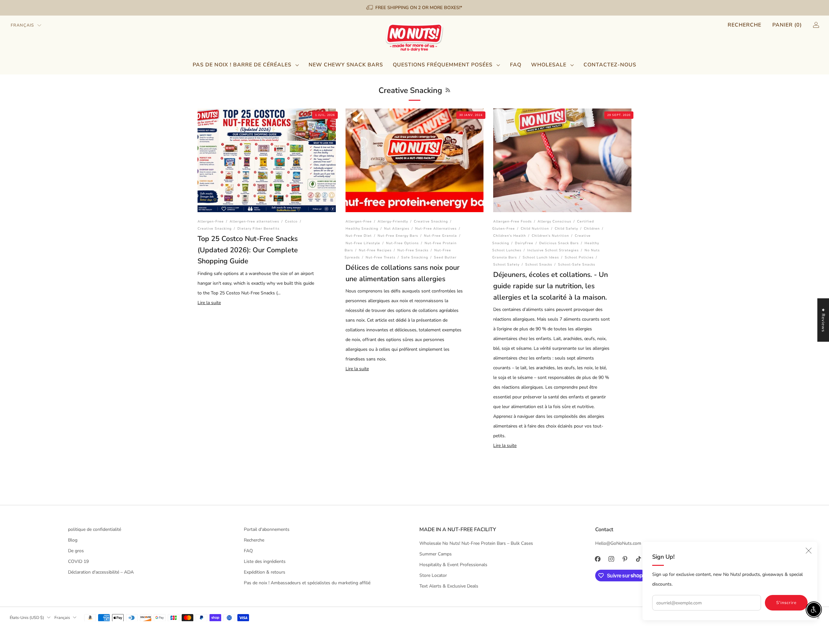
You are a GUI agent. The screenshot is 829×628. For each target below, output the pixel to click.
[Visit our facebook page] (598, 559)
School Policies (579, 257)
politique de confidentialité (94, 529)
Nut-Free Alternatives (436, 228)
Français (22, 25)
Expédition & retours (264, 572)
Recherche (744, 25)
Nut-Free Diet (359, 235)
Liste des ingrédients (265, 561)
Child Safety (566, 228)
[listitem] (415, 8)
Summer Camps (435, 554)
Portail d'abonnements (267, 529)
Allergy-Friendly (393, 221)
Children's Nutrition (550, 235)
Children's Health (509, 235)
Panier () (787, 25)
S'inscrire (786, 603)
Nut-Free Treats (380, 257)
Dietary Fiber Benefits (258, 228)
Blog (72, 540)
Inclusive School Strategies (553, 250)
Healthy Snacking (362, 228)
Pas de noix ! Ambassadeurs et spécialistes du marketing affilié (307, 583)
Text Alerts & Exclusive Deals (448, 586)
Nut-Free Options (402, 243)
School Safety (506, 264)
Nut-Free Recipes (375, 250)
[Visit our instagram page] (611, 559)
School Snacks (538, 264)
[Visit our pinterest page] (625, 559)
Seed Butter (445, 257)
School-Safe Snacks (576, 264)
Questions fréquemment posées (443, 64)
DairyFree (524, 243)
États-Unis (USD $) (27, 617)
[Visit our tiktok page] (638, 559)
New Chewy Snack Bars (346, 64)
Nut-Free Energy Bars (398, 235)
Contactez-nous (610, 64)
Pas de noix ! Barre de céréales (242, 64)
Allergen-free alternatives (254, 221)
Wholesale (548, 64)
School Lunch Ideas (541, 257)
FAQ (515, 64)
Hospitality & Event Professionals (453, 565)
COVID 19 (78, 561)
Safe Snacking (414, 257)
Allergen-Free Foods (512, 221)
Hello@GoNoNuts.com (618, 543)
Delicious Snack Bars (559, 243)
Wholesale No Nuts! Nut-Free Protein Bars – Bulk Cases (476, 543)
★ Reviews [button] (823, 320)
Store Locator (433, 575)
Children (592, 228)
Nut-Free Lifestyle (363, 243)
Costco (291, 221)
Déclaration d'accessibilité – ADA (101, 572)
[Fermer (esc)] (808, 550)
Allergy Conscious (554, 221)
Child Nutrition (535, 228)
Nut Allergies (396, 228)
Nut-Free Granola (440, 235)
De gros (76, 551)
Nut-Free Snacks (412, 250)
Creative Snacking (215, 228)
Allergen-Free (211, 221)
